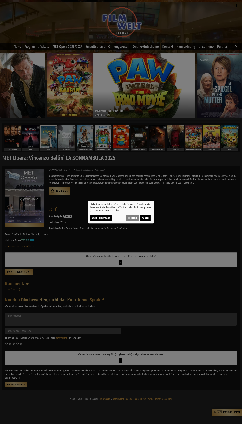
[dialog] (121, 212)
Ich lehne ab (132, 218)
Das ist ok (145, 218)
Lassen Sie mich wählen (101, 218)
